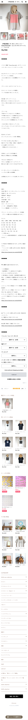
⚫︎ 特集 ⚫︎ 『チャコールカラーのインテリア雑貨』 (12, 679)
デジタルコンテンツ (6, 586)
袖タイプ (3, 344)
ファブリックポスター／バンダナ (9, 600)
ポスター (3, 581)
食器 (2, 646)
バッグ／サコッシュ (6, 614)
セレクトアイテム (5, 655)
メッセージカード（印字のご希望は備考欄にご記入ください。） (13, 361)
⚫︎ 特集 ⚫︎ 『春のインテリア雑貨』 (9, 673)
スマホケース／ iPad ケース (8, 591)
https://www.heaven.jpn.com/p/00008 (11, 252)
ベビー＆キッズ (5, 650)
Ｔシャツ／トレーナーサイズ (9, 336)
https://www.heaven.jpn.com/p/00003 (11, 325)
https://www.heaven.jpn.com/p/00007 (11, 300)
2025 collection (5, 689)
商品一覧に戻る (14, 696)
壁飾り (2, 632)
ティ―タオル (4, 609)
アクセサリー (4, 641)
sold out (3, 668)
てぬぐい (3, 604)
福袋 (2, 659)
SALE (2, 664)
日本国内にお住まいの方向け (14, 379)
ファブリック (4, 636)
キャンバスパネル (5, 623)
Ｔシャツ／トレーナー (6, 595)
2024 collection (5, 684)
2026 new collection (6, 577)
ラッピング (4, 352)
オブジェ (3, 627)
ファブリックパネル (6, 618)
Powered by (12, 705)
